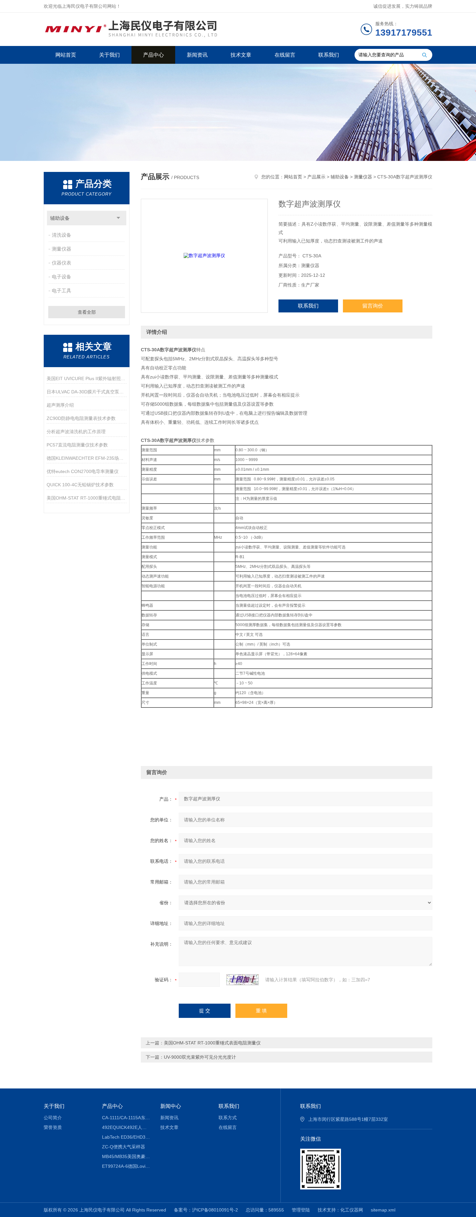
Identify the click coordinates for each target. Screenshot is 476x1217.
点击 (118, 218)
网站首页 (65, 55)
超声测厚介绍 (60, 405)
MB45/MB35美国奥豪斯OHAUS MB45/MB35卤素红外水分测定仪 (126, 1156)
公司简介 (53, 1117)
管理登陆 (301, 1209)
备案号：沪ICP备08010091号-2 (206, 1209)
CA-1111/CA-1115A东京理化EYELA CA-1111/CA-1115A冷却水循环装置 (126, 1117)
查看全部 (87, 312)
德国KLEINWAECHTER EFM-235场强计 (87, 458)
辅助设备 (60, 218)
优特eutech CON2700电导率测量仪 (83, 471)
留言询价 (372, 306)
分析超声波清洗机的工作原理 (76, 431)
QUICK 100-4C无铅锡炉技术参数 (80, 484)
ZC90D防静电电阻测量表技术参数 (81, 418)
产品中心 (153, 55)
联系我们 (328, 55)
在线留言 (285, 55)
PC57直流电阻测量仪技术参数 (77, 444)
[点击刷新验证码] (242, 979)
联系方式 (228, 1117)
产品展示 (316, 176)
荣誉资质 (53, 1127)
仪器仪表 (61, 262)
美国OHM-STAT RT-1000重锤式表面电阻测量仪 (212, 1042)
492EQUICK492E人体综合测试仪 (126, 1127)
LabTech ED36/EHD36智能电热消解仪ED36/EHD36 (126, 1137)
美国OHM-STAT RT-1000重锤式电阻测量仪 (87, 498)
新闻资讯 (197, 55)
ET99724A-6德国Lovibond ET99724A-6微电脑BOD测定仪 (126, 1166)
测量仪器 (61, 249)
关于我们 (109, 55)
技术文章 (241, 55)
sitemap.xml (383, 1209)
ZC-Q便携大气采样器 (123, 1146)
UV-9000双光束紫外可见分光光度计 (200, 1057)
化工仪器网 (351, 1209)
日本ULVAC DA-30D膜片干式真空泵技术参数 (87, 391)
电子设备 (61, 276)
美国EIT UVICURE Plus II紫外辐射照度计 (87, 378)
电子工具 (61, 290)
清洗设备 (61, 235)
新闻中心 (170, 1106)
